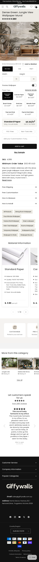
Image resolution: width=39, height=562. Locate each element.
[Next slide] (26, 312)
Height (22, 74)
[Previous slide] (13, 312)
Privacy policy (26, 551)
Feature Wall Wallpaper (11, 221)
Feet (31, 69)
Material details (31, 90)
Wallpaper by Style (28, 230)
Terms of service (20, 557)
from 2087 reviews (19, 403)
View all (19, 380)
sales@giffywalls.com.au (19, 496)
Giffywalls (17, 551)
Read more (7, 180)
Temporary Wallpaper (11, 230)
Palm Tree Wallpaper (10, 226)
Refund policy (28, 554)
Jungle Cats (6, 372)
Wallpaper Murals (26, 235)
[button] (2, 6)
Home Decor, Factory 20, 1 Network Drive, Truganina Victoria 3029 (17, 502)
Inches (7, 69)
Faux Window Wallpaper (12, 216)
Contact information (15, 554)
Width (4, 74)
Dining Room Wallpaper (23, 212)
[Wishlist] (31, 7)
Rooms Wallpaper (27, 226)
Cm (19, 69)
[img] (19, 400)
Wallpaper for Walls (10, 235)
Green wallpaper (28, 221)
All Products (7, 212)
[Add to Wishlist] (14, 360)
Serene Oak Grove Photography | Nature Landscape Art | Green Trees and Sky (25, 372)
